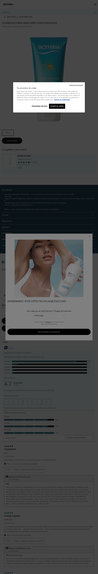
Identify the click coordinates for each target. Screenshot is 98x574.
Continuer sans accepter (76, 85)
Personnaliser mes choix (39, 106)
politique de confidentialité (62, 99)
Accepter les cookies (57, 106)
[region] (49, 97)
